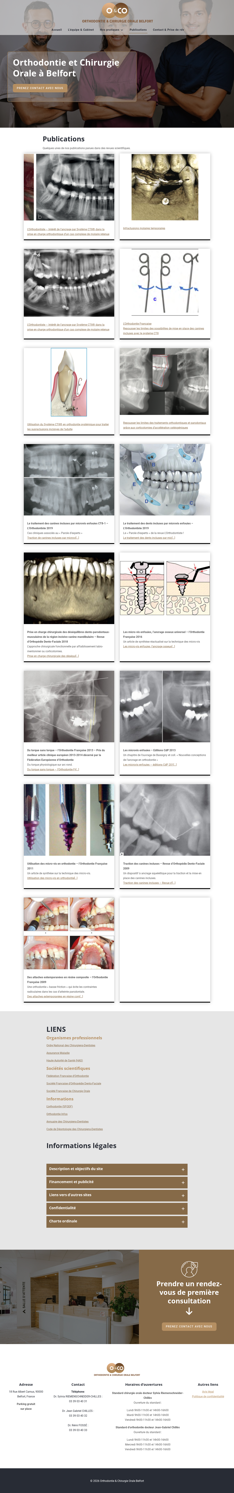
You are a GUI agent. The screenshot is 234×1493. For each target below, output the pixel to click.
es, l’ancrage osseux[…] (161, 646)
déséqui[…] (72, 656)
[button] (116, 1169)
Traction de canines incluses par (47, 537)
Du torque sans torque (40, 769)
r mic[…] (170, 537)
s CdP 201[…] (169, 764)
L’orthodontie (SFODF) (59, 1106)
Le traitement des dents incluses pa (144, 537)
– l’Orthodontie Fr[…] (66, 769)
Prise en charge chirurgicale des (46, 656)
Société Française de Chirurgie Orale (68, 1091)
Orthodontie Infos (56, 1114)
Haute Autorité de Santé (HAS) (64, 1060)
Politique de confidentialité (208, 1396)
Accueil (57, 29)
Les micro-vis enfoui (135, 646)
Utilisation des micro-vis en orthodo (48, 878)
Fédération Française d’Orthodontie (67, 1076)
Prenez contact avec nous (40, 88)
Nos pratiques (109, 29)
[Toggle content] (183, 1169)
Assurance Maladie (58, 1053)
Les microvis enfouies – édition (142, 764)
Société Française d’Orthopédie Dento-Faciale (73, 1083)
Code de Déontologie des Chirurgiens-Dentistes (74, 1129)
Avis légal (208, 1391)
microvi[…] (73, 537)
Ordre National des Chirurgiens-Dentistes (70, 1045)
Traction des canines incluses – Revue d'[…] (149, 883)
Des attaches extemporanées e (45, 996)
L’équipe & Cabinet (81, 29)
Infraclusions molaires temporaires (144, 228)
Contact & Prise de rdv (168, 29)
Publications (138, 29)
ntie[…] (73, 878)
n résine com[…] (73, 996)
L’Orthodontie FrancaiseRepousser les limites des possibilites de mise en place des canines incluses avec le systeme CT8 (163, 328)
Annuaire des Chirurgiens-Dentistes (67, 1121)
